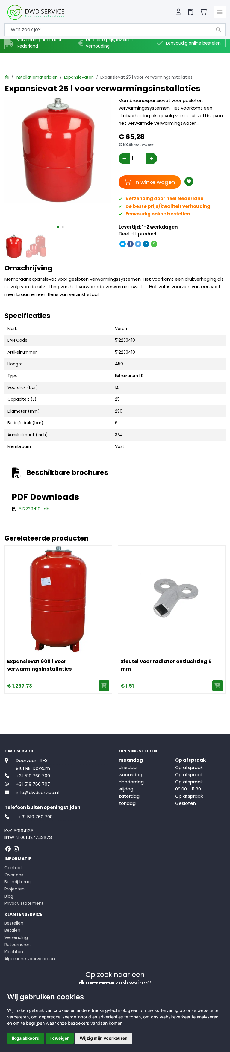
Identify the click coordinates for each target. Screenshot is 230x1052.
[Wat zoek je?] (218, 29)
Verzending (16, 937)
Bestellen (13, 923)
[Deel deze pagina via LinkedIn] (146, 243)
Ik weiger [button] (59, 1038)
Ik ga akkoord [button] (26, 1038)
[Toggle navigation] (220, 12)
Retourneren (17, 945)
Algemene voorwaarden (29, 959)
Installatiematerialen (37, 77)
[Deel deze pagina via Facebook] (130, 243)
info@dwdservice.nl (37, 792)
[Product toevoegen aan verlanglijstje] (189, 181)
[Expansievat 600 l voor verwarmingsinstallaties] (58, 599)
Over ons (13, 875)
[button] (178, 12)
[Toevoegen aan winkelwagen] (104, 685)
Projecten (14, 889)
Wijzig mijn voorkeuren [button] (104, 1038)
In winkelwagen (154, 182)
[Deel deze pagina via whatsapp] (154, 243)
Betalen (12, 930)
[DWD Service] (45, 12)
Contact (13, 868)
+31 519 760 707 (33, 784)
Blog (8, 896)
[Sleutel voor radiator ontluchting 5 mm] (171, 599)
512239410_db (34, 509)
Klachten (13, 952)
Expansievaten (79, 77)
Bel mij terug (17, 882)
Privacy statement (23, 903)
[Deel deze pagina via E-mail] (122, 243)
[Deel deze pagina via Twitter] (138, 243)
